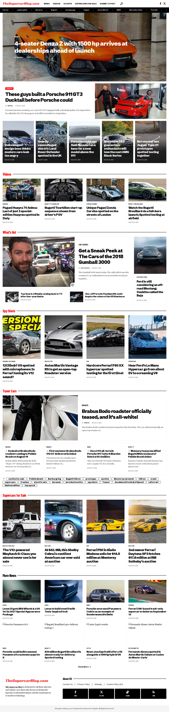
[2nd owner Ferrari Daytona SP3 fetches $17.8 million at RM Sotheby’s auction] (147, 521)
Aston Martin (103, 10)
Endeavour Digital (90, 708)
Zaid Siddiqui (85, 268)
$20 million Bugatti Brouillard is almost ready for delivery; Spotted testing (63, 654)
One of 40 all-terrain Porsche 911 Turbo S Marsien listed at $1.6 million (104, 453)
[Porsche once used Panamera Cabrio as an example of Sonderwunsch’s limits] (105, 591)
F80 (87, 361)
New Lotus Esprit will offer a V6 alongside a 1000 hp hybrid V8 (104, 653)
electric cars (40, 482)
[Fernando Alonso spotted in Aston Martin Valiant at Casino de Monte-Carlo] (147, 634)
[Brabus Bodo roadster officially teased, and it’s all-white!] (40, 417)
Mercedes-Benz (135, 10)
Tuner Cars (10, 391)
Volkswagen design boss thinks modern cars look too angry (18, 150)
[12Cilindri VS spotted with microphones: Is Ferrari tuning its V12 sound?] (22, 337)
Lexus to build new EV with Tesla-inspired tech (60, 610)
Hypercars (132, 361)
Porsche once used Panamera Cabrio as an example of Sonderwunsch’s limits (103, 611)
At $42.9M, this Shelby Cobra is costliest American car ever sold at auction (62, 555)
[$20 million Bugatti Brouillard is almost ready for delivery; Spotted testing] (64, 634)
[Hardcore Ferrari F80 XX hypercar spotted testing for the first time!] (105, 337)
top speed (30, 485)
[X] (164, 4)
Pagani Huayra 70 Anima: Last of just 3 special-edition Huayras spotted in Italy (21, 213)
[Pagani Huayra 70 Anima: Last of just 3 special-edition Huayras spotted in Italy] (22, 190)
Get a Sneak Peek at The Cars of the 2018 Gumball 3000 (101, 256)
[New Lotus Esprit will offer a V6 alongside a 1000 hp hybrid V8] (105, 634)
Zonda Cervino (91, 204)
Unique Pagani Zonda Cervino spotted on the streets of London (102, 211)
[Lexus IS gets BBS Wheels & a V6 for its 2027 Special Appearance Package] (22, 591)
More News (9, 575)
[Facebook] (160, 4)
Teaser (106, 482)
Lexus (5, 605)
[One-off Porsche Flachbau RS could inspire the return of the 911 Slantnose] (76, 297)
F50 (87, 546)
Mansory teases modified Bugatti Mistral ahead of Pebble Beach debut (144, 453)
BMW (119, 10)
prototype (49, 361)
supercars (10, 482)
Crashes (24, 482)
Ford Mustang (142, 277)
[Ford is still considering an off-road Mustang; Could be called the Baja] (150, 255)
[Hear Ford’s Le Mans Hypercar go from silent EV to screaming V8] (147, 337)
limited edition (12, 485)
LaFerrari (153, 482)
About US (67, 678)
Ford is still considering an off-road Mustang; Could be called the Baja (150, 288)
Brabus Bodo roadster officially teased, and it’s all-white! (116, 414)
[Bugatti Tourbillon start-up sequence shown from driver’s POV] (64, 190)
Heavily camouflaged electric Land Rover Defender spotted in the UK (50, 148)
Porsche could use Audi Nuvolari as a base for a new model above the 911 (84, 148)
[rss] (153, 694)
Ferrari (5, 10)
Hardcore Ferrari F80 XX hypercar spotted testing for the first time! (105, 369)
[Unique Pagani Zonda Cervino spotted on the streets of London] (105, 190)
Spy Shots (9, 311)
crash (153, 479)
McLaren (39, 10)
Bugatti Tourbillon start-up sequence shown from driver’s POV (63, 211)
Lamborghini (22, 10)
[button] (121, 3)
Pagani (86, 10)
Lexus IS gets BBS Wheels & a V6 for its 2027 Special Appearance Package (21, 611)
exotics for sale (16, 479)
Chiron (142, 479)
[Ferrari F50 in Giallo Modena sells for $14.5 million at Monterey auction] (105, 521)
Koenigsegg (70, 10)
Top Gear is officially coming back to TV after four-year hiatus (41, 295)
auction (105, 479)
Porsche (154, 10)
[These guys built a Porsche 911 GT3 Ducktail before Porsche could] (130, 101)
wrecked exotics (74, 482)
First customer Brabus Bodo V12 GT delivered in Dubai (63, 452)
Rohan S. (20, 57)
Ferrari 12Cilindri (9, 361)
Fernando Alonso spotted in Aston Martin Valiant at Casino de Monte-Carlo (146, 654)
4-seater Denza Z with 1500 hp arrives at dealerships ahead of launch (71, 47)
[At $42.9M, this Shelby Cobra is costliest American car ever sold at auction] (64, 521)
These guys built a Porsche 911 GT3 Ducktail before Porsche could (43, 97)
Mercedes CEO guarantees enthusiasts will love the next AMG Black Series (116, 148)
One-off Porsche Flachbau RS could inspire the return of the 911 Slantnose (105, 295)
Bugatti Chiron (73, 479)
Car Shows (83, 244)
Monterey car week (124, 479)
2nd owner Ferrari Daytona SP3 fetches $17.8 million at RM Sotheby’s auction (144, 555)
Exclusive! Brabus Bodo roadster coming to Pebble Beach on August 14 (20, 453)
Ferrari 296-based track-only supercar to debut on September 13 (147, 611)
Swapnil (10, 105)
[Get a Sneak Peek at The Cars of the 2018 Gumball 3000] (39, 262)
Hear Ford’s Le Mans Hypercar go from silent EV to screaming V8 (146, 369)
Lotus (88, 648)
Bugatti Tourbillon (52, 204)
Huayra (5, 204)
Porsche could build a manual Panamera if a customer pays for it (21, 654)
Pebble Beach (36, 479)
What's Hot (9, 232)
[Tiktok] (127, 694)
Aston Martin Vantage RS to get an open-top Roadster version (61, 369)
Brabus (85, 405)
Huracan (56, 482)
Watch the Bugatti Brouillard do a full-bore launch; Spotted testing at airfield (146, 213)
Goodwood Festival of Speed (129, 482)
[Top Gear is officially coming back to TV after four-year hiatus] (12, 297)
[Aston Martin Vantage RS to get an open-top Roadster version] (64, 337)
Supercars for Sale (14, 495)
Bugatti (54, 10)
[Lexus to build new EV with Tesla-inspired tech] (64, 591)
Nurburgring (54, 479)
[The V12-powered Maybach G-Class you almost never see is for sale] (22, 521)
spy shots (92, 482)
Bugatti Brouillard (135, 204)
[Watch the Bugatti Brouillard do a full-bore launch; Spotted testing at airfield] (147, 190)
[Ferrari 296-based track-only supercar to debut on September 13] (147, 591)
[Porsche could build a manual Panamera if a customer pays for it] (22, 634)
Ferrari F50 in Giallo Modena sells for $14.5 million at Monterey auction (103, 555)
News (17, 36)
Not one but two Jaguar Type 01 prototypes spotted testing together (148, 148)
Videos (7, 174)
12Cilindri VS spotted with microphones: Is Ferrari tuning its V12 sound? (19, 371)
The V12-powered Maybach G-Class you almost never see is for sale (19, 555)
